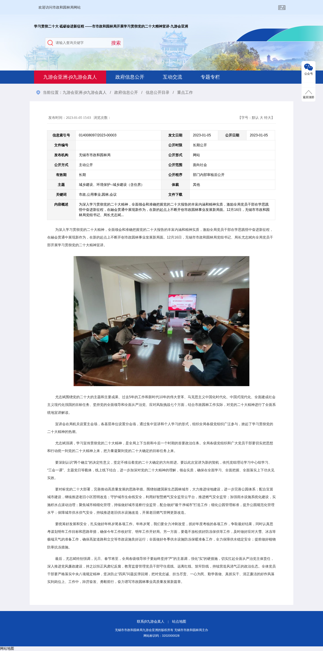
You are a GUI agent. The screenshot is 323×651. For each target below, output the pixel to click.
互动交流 (172, 77)
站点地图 (179, 621)
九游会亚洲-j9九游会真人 (70, 77)
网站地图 (7, 648)
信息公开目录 (157, 92)
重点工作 (185, 92)
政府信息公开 (129, 77)
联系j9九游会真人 (150, 621)
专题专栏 (210, 77)
